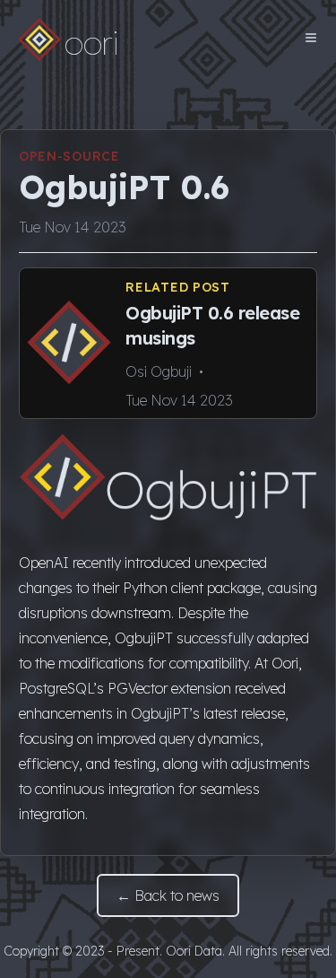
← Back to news (168, 895)
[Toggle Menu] (311, 38)
